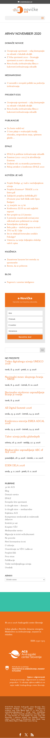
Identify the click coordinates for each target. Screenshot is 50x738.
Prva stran (9, 556)
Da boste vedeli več (15, 128)
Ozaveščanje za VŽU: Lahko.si (18, 549)
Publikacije (10, 560)
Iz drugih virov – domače (16, 505)
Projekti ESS (10, 553)
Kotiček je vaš (11, 523)
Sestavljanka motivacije (17, 224)
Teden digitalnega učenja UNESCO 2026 (24, 362)
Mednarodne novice (14, 530)
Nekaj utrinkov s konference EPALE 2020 (25, 167)
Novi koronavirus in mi (15, 541)
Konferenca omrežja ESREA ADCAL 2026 (24, 422)
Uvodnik (9, 567)
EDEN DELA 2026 (15, 465)
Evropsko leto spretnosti (16, 502)
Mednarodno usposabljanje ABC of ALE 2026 (24, 450)
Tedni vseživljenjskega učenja (18, 564)
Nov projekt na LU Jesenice (19, 214)
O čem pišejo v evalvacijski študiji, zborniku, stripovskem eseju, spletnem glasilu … (24, 134)
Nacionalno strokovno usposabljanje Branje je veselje (24, 393)
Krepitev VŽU (11, 527)
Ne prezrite (10, 538)
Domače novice (12, 494)
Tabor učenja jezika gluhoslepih (22, 436)
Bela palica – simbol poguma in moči (23, 227)
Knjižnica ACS (11, 513)
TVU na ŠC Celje (14, 230)
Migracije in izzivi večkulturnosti (19, 534)
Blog (7, 491)
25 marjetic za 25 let (16, 205)
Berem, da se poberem (17, 266)
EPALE (8, 498)
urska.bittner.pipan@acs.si (13, 712)
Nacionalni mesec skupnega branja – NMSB (24, 377)
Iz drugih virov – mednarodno (18, 509)
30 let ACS (10, 487)
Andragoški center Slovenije (30, 707)
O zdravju (9, 545)
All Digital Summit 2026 (18, 407)
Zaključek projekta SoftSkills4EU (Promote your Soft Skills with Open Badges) (23, 198)
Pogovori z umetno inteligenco (20, 282)
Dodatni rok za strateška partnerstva (24, 163)
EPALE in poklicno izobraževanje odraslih (25, 154)
